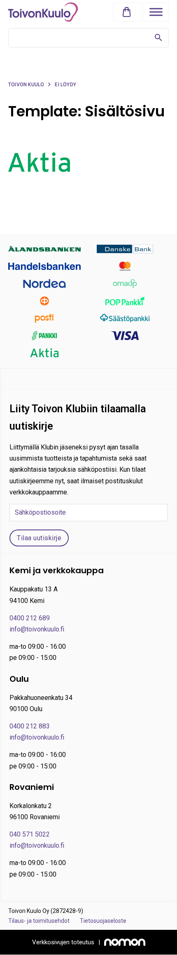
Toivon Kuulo (26, 84)
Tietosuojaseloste (103, 920)
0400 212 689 (29, 618)
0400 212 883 (29, 726)
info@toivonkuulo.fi (36, 629)
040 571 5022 (29, 834)
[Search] (158, 38)
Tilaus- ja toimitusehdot (39, 920)
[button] (129, 12)
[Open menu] (156, 11)
